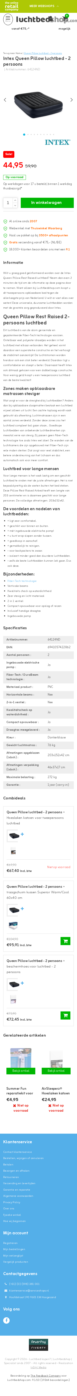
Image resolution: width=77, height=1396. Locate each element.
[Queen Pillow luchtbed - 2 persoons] (14, 836)
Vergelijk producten (15, 1262)
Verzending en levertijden (19, 1183)
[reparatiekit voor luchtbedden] (20, 1061)
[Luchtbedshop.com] (11, 6)
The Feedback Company (46, 1376)
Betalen (8, 1164)
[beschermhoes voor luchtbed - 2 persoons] (13, 999)
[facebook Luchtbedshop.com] (6, 1320)
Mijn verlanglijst (13, 1256)
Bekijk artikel (21, 1071)
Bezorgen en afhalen (16, 1171)
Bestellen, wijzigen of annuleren (23, 1158)
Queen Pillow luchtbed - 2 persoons (43, 53)
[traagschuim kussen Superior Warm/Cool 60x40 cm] (13, 925)
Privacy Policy (11, 1202)
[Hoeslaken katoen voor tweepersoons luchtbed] (13, 850)
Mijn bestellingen (14, 1249)
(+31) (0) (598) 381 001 (24, 1284)
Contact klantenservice (17, 1152)
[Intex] (58, 142)
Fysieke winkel (12, 1215)
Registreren (10, 1243)
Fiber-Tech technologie (22, 581)
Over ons (8, 1208)
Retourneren (11, 1177)
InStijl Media (38, 1367)
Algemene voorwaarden (18, 1196)
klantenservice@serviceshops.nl (29, 1291)
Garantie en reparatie (16, 1190)
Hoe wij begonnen (14, 1221)
